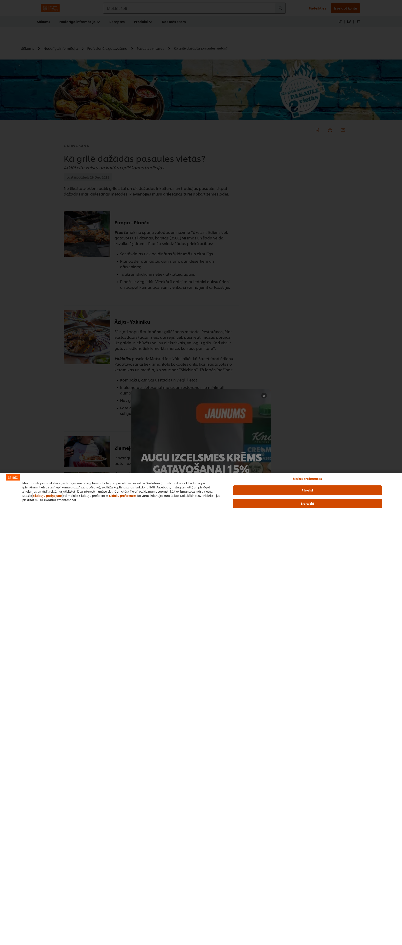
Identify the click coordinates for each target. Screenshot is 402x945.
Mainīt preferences (307, 478)
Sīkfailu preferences (122, 495)
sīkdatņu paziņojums (47, 495)
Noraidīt (307, 503)
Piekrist (307, 490)
